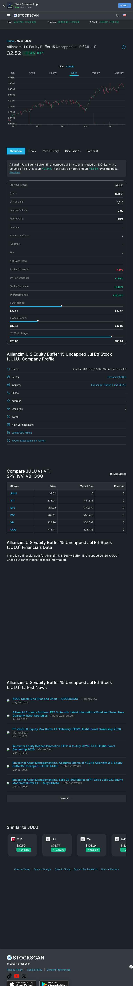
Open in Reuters (110, 869)
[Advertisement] (66, 137)
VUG (19, 839)
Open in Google (42, 869)
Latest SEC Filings (22, 432)
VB (12, 522)
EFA (88, 839)
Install (124, 5)
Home (10, 40)
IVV (12, 515)
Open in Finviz (62, 869)
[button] (9, 15)
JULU (13, 493)
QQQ (13, 529)
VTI (12, 500)
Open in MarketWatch (85, 869)
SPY (12, 507)
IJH (54, 839)
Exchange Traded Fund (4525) (108, 384)
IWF (123, 839)
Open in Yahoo (22, 869)
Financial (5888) (117, 376)
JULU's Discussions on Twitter (28, 440)
